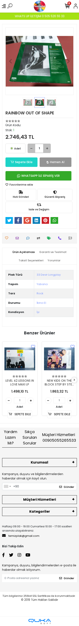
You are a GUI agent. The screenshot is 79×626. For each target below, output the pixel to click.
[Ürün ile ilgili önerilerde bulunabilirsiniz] (71, 238)
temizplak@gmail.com (23, 536)
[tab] (23, 252)
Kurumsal (39, 462)
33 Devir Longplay (49, 275)
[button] (10, 61)
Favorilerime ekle (21, 185)
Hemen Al (57, 162)
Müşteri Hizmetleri (59, 437)
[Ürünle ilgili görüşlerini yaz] (29, 238)
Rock (40, 293)
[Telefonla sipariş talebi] (60, 238)
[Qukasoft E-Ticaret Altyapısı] (39, 621)
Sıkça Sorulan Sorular (30, 437)
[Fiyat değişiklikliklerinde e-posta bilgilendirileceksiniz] (50, 238)
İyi (38, 312)
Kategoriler (39, 511)
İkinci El (41, 303)
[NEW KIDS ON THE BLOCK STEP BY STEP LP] (59, 359)
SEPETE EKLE (22, 414)
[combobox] (7, 486)
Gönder (69, 487)
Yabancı (42, 284)
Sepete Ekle (23, 162)
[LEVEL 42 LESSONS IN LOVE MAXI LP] (19, 359)
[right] (74, 380)
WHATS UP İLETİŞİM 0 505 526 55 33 (39, 16)
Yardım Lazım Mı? (10, 437)
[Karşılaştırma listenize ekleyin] (39, 238)
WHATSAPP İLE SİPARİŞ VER (40, 176)
